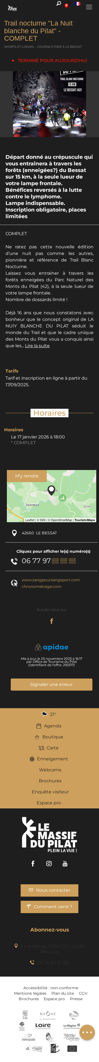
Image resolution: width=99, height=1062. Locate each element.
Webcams (50, 769)
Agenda (52, 726)
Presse (76, 999)
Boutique (52, 736)
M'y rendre (26, 476)
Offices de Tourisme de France (21, 1026)
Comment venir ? (53, 906)
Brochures (50, 780)
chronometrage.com (42, 586)
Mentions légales (30, 993)
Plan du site (62, 993)
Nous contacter (53, 890)
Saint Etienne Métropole (28, 1037)
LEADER (55, 1048)
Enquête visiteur (50, 791)
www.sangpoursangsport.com (51, 579)
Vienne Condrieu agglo (72, 1037)
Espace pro (49, 802)
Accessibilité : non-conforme (50, 988)
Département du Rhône (47, 1015)
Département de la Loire (43, 1026)
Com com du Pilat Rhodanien (73, 1015)
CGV (83, 993)
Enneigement (52, 758)
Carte (53, 747)
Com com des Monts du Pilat (25, 1015)
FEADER (33, 1048)
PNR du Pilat (50, 1037)
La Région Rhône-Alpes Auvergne (72, 1026)
